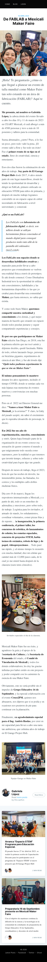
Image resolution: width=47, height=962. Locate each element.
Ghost (39, 953)
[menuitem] (7, 4)
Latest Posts (10, 953)
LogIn (23, 4)
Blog (15, 4)
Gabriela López (17, 793)
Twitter (31, 953)
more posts (22, 797)
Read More (39, 795)
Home (7, 4)
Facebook (22, 953)
